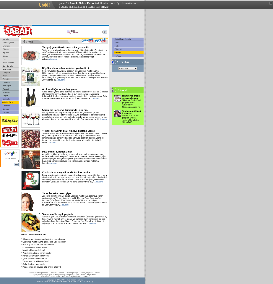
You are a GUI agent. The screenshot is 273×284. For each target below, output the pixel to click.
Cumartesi (6, 99)
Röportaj (117, 49)
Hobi (116, 46)
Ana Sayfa (6, 69)
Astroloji (5, 89)
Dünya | (76, 273)
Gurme (118, 53)
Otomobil (6, 106)
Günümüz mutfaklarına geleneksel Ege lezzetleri (44, 242)
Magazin (5, 92)
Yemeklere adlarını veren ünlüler (36, 253)
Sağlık (5, 96)
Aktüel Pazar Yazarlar (122, 39)
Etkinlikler (6, 79)
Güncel (117, 43)
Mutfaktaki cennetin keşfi (33, 250)
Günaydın (6, 82)
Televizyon (6, 86)
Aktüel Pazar (8, 102)
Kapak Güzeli (52, 275)
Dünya (5, 56)
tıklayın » (105, 7)
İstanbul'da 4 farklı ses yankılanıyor (131, 97)
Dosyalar (6, 72)
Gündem (5, 49)
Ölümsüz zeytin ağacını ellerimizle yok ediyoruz (43, 239)
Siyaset (5, 53)
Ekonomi (6, 46)
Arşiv (4, 76)
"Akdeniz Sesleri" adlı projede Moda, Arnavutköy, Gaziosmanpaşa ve (132, 103)
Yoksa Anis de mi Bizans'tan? (35, 261)
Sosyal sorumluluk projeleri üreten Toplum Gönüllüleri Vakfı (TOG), (130, 118)
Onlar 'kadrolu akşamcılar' (34, 264)
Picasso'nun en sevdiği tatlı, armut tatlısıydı (41, 267)
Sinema (5, 109)
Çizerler (5, 112)
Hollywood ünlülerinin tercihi (34, 247)
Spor (4, 59)
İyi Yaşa (117, 56)
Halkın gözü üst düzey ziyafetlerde (38, 244)
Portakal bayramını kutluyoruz (36, 256)
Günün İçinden (8, 43)
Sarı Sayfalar (7, 66)
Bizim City (85, 275)
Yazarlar (5, 39)
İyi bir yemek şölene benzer (34, 258)
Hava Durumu (8, 63)
